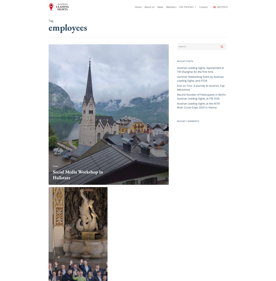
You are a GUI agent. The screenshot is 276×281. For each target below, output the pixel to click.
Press (55, 166)
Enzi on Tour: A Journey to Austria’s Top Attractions (201, 87)
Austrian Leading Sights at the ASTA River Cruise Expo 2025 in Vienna (198, 105)
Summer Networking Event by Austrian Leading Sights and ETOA (200, 78)
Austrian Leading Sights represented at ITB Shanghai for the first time (200, 69)
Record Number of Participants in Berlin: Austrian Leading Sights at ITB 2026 (201, 96)
